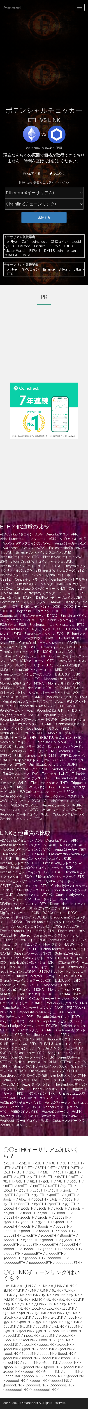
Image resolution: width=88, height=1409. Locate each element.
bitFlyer (11, 241)
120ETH (23, 1186)
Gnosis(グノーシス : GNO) (18, 647)
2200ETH (62, 1217)
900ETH (55, 1204)
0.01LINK (9, 1286)
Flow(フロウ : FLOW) (38, 638)
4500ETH (10, 1226)
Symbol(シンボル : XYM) (68, 769)
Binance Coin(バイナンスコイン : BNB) (43, 552)
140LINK (25, 1313)
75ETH (8, 1181)
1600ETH (29, 1213)
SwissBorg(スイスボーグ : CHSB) (23, 769)
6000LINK (28, 1353)
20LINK (60, 1295)
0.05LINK (26, 1286)
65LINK (11, 1304)
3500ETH (45, 1222)
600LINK (9, 1326)
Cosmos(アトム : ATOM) (34, 895)
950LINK (42, 1331)
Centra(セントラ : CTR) (31, 579)
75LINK (39, 1304)
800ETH (24, 1204)
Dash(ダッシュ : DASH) (16, 597)
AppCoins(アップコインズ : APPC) (27, 543)
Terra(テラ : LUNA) (55, 774)
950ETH (70, 1204)
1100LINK (76, 1331)
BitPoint (33, 250)
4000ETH (62, 1222)
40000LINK (71, 1367)
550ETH (24, 1199)
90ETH (48, 1181)
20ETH (34, 1172)
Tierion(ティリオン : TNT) (49, 783)
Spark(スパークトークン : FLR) (32, 751)
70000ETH (11, 1249)
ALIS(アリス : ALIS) (73, 539)
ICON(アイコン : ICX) (58, 652)
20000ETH (11, 1240)
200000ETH (33, 1253)
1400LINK (48, 1335)
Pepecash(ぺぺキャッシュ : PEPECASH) (47, 706)
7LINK (68, 1290)
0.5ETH (54, 1163)
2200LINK (46, 1344)
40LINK (36, 1299)
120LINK (68, 1308)
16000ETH (67, 1235)
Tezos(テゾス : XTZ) (36, 778)
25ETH (47, 1172)
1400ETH (77, 1208)
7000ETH (62, 1226)
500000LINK (12, 1385)
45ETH (21, 1177)
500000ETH (34, 1258)
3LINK (20, 1290)
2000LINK (10, 1344)
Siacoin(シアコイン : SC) (17, 742)
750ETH (9, 1204)
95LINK (23, 1308)
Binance (38, 246)
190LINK (25, 1317)
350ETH (40, 1195)
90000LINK (32, 1376)
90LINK (8, 1308)
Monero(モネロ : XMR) (64, 683)
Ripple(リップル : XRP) (64, 733)
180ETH (39, 1190)
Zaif (23, 241)
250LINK (57, 1317)
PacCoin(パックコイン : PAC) (66, 697)
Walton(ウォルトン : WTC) (19, 810)
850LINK (9, 1331)
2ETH (78, 1163)
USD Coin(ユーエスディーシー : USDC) (46, 792)
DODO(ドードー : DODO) (61, 913)
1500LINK (66, 1335)
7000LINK (47, 1353)
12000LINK (69, 1358)
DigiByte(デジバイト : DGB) (40, 606)
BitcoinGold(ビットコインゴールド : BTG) (30, 566)
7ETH (53, 1168)
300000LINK (59, 1381)
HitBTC (68, 246)
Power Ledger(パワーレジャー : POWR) (28, 719)
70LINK (25, 1304)
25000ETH (31, 1240)
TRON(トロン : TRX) (41, 787)
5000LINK (10, 1353)
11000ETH (65, 1231)
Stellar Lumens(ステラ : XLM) (36, 755)
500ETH (9, 1199)
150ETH (68, 1186)
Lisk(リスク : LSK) (67, 674)
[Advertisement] (44, 61)
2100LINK (29, 1344)
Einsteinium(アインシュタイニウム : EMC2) (55, 922)
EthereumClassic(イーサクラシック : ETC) (30, 629)
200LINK (41, 1317)
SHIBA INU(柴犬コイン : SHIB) (60, 737)
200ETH (69, 1190)
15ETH (20, 1172)
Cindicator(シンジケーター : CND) (41, 588)
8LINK (7, 1295)
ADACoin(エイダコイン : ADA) (21, 534)
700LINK (42, 1326)
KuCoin (53, 246)
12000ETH (11, 1235)
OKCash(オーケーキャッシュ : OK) (53, 692)
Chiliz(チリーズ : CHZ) (33, 890)
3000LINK (10, 1349)
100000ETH (71, 1249)
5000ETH (27, 1226)
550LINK (73, 1322)
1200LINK (13, 1335)
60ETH (48, 1177)
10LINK (33, 1295)
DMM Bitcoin (52, 250)
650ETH (55, 1199)
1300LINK (31, 1335)
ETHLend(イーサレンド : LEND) (22, 940)
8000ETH (10, 1231)
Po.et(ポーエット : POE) (16, 710)
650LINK (26, 1326)
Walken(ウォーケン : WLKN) (62, 805)
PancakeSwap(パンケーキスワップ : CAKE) (33, 701)
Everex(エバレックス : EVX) (44, 634)
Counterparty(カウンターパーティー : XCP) (52, 593)
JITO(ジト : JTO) (41, 665)
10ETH (8, 1172)
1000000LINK (35, 1385)
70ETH (75, 1177)
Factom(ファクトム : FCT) (21, 944)
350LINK (9, 1322)
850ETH (40, 1204)
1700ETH (46, 1213)
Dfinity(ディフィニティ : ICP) (49, 908)
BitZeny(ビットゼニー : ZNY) (20, 575)
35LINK (23, 1299)
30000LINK (31, 1367)
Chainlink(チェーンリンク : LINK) (40, 584)
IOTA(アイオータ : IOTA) (37, 661)
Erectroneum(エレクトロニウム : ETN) (57, 624)
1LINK (70, 1286)
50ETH (35, 1177)
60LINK (78, 1299)
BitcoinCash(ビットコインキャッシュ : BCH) (42, 561)
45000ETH (31, 1244)
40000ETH (11, 1244)
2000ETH (27, 1217)
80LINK (53, 1304)
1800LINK (46, 1340)
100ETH (75, 1181)
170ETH (24, 1190)
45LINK (51, 1299)
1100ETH (27, 1208)
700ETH (70, 1199)
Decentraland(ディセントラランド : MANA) (30, 602)
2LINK (7, 1290)
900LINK (25, 1331)
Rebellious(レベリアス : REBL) (47, 728)
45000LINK (11, 1372)
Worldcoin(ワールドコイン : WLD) (24, 814)
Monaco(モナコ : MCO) (60, 679)
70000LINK (72, 1372)
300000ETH (12, 1258)
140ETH (53, 1186)
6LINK (56, 1290)
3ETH (7, 1168)
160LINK (56, 1313)
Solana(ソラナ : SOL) (29, 746)
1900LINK (63, 1340)
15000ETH (48, 1235)
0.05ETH (25, 1163)
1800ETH (63, 1213)
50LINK (64, 1299)
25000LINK (11, 1367)
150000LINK (75, 1376)
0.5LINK (56, 1286)
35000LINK (52, 1367)
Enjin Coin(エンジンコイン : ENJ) (61, 620)
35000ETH (69, 1240)
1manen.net (12, 7)
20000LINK (70, 1363)
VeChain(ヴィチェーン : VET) (20, 796)
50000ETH (50, 1244)
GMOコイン (58, 241)
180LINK (9, 1317)
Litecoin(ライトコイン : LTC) (20, 679)
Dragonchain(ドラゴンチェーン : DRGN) (28, 615)
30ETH (61, 1172)
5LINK (44, 1290)
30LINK (8, 1299)
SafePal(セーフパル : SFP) (18, 737)
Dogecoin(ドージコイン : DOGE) (39, 611)
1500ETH (12, 1213)
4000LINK (46, 1349)
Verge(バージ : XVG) (25, 801)
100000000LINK (15, 1390)
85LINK (67, 1304)
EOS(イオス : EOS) (13, 624)
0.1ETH (40, 1163)
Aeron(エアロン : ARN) (62, 534)
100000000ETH (40, 1262)
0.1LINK (42, 1286)
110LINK (53, 1308)
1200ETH (43, 1208)
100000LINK (53, 1376)
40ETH (8, 1177)
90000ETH (51, 1249)
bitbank (71, 250)
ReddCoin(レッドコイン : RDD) (22, 733)
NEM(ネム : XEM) (12, 688)
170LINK (71, 1313)
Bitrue (24, 255)
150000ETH (12, 1253)
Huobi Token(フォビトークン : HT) (35, 958)
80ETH (21, 1181)
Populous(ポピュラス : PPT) (62, 715)
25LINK (74, 1295)
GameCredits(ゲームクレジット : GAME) (48, 643)
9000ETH (28, 1231)
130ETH (38, 1186)
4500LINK (65, 1349)
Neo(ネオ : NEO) (39, 688)
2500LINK (64, 1344)
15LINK (46, 1295)
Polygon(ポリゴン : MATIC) (19, 715)
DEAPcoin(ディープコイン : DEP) (59, 597)
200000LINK (15, 1381)
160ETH (9, 1190)
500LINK (57, 1322)
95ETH (61, 1181)
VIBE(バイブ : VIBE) (24, 805)
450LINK (41, 1322)
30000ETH (50, 1240)
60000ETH (70, 1244)
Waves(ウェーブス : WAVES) (62, 810)
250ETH (9, 1195)
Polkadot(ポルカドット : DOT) (58, 710)
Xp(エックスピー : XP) (68, 814)
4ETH (19, 1168)
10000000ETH (14, 1262)
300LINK (73, 1317)
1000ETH (10, 1208)
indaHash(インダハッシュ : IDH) (22, 656)
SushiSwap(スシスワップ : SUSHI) (53, 764)
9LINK (20, 1295)
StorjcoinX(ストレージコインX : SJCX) (40, 760)
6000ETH (45, 1226)
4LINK (32, 1290)
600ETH (40, 1199)
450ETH (70, 1195)
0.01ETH (9, 1163)
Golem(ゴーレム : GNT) (58, 647)
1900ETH (10, 1217)
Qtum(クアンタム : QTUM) (32, 724)
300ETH (24, 1195)
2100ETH (44, 1217)
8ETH (65, 1168)
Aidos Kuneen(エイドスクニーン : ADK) (28, 539)
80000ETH (31, 1249)
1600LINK (10, 1340)
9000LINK (10, 1358)
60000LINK (51, 1372)
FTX (8, 274)
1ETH (66, 1163)
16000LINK (50, 1363)
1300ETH (60, 1208)
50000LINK (31, 1372)
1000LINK (58, 1331)
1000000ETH (56, 1258)
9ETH (76, 1168)
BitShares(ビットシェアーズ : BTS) (59, 570)
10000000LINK (60, 1385)
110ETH (8, 1186)
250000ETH (54, 1253)
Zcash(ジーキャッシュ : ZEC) (21, 819)
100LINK (37, 1308)
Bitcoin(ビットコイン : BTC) (19, 557)
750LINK (58, 1326)
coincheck (37, 241)
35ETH (74, 1172)
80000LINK (11, 1376)
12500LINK (11, 1363)
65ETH (62, 1177)
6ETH (42, 1168)
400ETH (55, 1195)
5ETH (30, 1168)
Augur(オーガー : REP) (70, 543)
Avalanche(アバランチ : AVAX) (24, 548)
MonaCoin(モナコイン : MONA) (22, 683)
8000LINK (65, 1353)
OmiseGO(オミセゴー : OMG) (21, 697)
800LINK (73, 1326)
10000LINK (30, 1358)
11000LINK (49, 1358)
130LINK (9, 1313)
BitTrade (23, 246)
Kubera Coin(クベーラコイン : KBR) (37, 670)
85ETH (35, 1181)
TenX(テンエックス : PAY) (21, 774)
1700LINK (28, 1340)
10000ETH (46, 1231)
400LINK (25, 1322)
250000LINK (37, 1381)
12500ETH (29, 1235)
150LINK (40, 1313)
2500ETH (10, 1222)
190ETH (54, 1190)
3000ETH (28, 1222)
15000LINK (30, 1363)
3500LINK (29, 1349)
